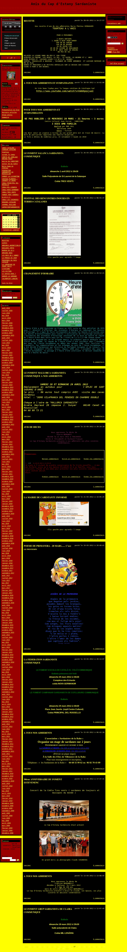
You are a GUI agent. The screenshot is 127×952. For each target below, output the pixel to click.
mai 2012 (5, 731)
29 (35, 947)
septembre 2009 (8, 811)
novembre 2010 (7, 776)
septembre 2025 (8, 335)
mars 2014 (6, 677)
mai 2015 (5, 642)
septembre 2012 (8, 721)
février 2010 (7, 798)
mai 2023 (5, 405)
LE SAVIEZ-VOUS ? (9, 274)
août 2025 (6, 338)
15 (13, 222)
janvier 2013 (7, 712)
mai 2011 (5, 761)
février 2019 (7, 531)
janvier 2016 (7, 622)
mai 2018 (5, 553)
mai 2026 (5, 315)
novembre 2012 (7, 717)
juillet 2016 (7, 608)
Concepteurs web (113, 23)
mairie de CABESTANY (10, 161)
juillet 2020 (7, 489)
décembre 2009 (7, 803)
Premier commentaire (50, 476)
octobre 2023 (7, 392)
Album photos (7, 115)
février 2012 (7, 739)
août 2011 (6, 754)
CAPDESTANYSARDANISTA (10, 207)
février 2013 (7, 709)
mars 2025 (6, 350)
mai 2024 (5, 375)
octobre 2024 (7, 362)
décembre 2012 (7, 714)
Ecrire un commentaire (71, 459)
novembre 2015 (7, 627)
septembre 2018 (8, 543)
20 (8, 224)
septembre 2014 (8, 662)
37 (11, 58)
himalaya (5, 152)
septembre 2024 (8, 365)
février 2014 (7, 679)
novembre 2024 (7, 360)
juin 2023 (6, 402)
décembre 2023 (7, 387)
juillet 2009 (7, 816)
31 (45, 947)
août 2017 (6, 575)
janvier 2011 (7, 771)
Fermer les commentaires (94, 459)
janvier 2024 (7, 385)
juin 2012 (6, 729)
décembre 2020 (7, 476)
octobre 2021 (7, 452)
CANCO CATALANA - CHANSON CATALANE (9, 149)
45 (64, 948)
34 (60, 947)
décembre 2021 (7, 447)
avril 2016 (6, 615)
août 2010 (6, 783)
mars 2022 (6, 439)
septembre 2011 (8, 751)
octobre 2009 (7, 808)
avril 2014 (6, 674)
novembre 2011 (7, 746)
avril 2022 (6, 437)
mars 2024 (6, 380)
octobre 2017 (7, 570)
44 (59, 948)
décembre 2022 (7, 417)
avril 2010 (6, 793)
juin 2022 (6, 432)
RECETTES (5, 240)
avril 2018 (6, 556)
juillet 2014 (7, 667)
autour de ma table (10, 164)
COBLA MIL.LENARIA (9, 187)
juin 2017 (6, 580)
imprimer (27, 72)
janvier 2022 (7, 444)
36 (70, 947)
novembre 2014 (7, 657)
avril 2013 (6, 704)
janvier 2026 (7, 325)
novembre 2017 (7, 568)
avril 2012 (6, 734)
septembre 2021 (8, 454)
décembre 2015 (7, 625)
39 (84, 947)
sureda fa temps (8, 154)
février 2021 (7, 471)
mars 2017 (6, 588)
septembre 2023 (8, 395)
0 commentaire (98, 99)
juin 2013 (6, 699)
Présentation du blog (10, 110)
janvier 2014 (7, 682)
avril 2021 (6, 466)
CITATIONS (6, 269)
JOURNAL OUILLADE (9, 205)
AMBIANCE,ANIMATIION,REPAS (13, 245)
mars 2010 (6, 796)
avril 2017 (6, 585)
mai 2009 (5, 821)
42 (99, 947)
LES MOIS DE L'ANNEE (10, 255)
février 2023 (7, 412)
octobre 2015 (7, 630)
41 (94, 947)
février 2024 (7, 382)
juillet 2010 (7, 786)
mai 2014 (5, 672)
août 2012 (6, 724)
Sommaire (5, 117)
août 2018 (6, 546)
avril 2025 (6, 348)
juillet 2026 (7, 310)
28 (30, 947)
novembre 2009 (7, 806)
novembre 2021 (7, 449)
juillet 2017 (7, 578)
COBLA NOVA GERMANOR (10, 190)
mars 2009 (6, 825)
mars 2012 (6, 736)
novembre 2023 (7, 390)
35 (65, 947)
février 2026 (7, 323)
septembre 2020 (8, 484)
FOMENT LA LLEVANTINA (10, 176)
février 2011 (7, 769)
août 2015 (6, 635)
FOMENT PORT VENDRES (10, 195)
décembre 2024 (7, 358)
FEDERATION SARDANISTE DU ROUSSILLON (7, 172)
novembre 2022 (7, 419)
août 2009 (6, 813)
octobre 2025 (7, 333)
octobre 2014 (7, 660)
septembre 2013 (8, 692)
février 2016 (7, 620)
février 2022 (7, 442)
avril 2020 (6, 496)
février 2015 (7, 650)
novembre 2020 (7, 479)
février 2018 (7, 561)
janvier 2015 (7, 652)
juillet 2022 (7, 429)
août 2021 (6, 457)
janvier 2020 (7, 504)
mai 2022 (5, 434)
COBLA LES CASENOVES (10, 200)
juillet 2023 (7, 400)
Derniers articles (9, 112)
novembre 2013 (7, 687)
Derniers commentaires (112, 48)
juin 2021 (6, 462)
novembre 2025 (7, 330)
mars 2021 (6, 469)
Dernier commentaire (50, 459)
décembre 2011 (7, 744)
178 (71, 948)
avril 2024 (6, 377)
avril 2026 (6, 318)
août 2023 (6, 397)
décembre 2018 (7, 536)
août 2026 (6, 308)
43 (104, 947)
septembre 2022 (8, 424)
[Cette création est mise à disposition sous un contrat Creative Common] (112, 38)
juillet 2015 (7, 637)
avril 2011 (6, 764)
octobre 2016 (7, 600)
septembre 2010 (8, 781)
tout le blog (7, 283)
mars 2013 (6, 707)
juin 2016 (6, 610)
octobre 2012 (7, 719)
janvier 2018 (7, 563)
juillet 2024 (7, 370)
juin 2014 (6, 669)
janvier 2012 (7, 741)
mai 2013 (5, 702)
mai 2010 (5, 791)
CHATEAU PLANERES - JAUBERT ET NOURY (10, 179)
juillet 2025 (7, 340)
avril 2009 (6, 823)
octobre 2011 (7, 749)
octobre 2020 (7, 481)
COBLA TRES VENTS (9, 192)
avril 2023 (6, 407)
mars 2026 (6, 320)
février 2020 (7, 501)
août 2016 (6, 605)
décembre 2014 (7, 655)
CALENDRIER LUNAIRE (10, 279)
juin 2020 (6, 491)
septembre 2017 (8, 573)
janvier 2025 (7, 355)
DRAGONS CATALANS (9, 202)
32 (50, 947)
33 (55, 947)
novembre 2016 (7, 598)
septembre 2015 (8, 632)
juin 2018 (6, 551)
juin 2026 (6, 313)
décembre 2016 (7, 595)
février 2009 (7, 828)
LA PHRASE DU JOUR (9, 258)
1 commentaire (98, 72)
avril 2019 (6, 526)
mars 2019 (6, 528)
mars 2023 (6, 410)
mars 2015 (6, 647)
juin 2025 (6, 343)
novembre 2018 (7, 538)
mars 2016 (6, 617)
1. (26, 463)
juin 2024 (6, 372)
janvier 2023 (7, 414)
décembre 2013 (7, 684)
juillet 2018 (7, 548)
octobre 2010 (7, 778)
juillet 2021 (7, 459)
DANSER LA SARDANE (9, 276)
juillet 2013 (7, 697)
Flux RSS (116, 52)
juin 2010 (6, 788)
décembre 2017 (7, 565)
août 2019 (6, 516)
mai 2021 (5, 464)
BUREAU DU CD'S (8, 250)
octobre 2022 (7, 422)
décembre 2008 (7, 833)
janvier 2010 (7, 801)
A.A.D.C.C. (6, 197)
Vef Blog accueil (116, 63)
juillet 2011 (7, 756)
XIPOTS (4, 243)
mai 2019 (5, 523)
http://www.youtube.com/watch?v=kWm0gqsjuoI (65, 91)
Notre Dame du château (7, 167)
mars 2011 (6, 766)
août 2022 (6, 427)
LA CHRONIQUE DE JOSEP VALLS (8, 265)
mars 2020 (6, 499)
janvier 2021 (7, 474)
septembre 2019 (8, 514)
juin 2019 (6, 521)
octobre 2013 (7, 689)
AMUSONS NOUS (7, 253)
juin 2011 (6, 759)
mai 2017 (5, 583)
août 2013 (6, 694)
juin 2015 (6, 640)
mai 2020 (5, 494)
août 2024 (6, 367)
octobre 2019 (7, 511)
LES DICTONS (7, 271)
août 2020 (6, 486)
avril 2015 (6, 645)
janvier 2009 (7, 830)
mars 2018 (6, 558)
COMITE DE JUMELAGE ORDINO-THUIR (10, 158)
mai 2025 (5, 345)
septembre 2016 (8, 603)
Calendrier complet (11, 230)
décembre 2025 (7, 328)
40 (89, 947)
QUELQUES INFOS (8, 248)
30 (40, 947)
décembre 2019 (7, 506)
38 (79, 947)
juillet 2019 (7, 518)
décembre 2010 (7, 773)
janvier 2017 (7, 593)
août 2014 (6, 665)
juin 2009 (6, 818)
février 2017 (7, 590)
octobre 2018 (7, 541)
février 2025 (7, 353)
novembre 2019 (7, 509)
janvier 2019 (7, 533)
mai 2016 (5, 613)
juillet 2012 (7, 726)
